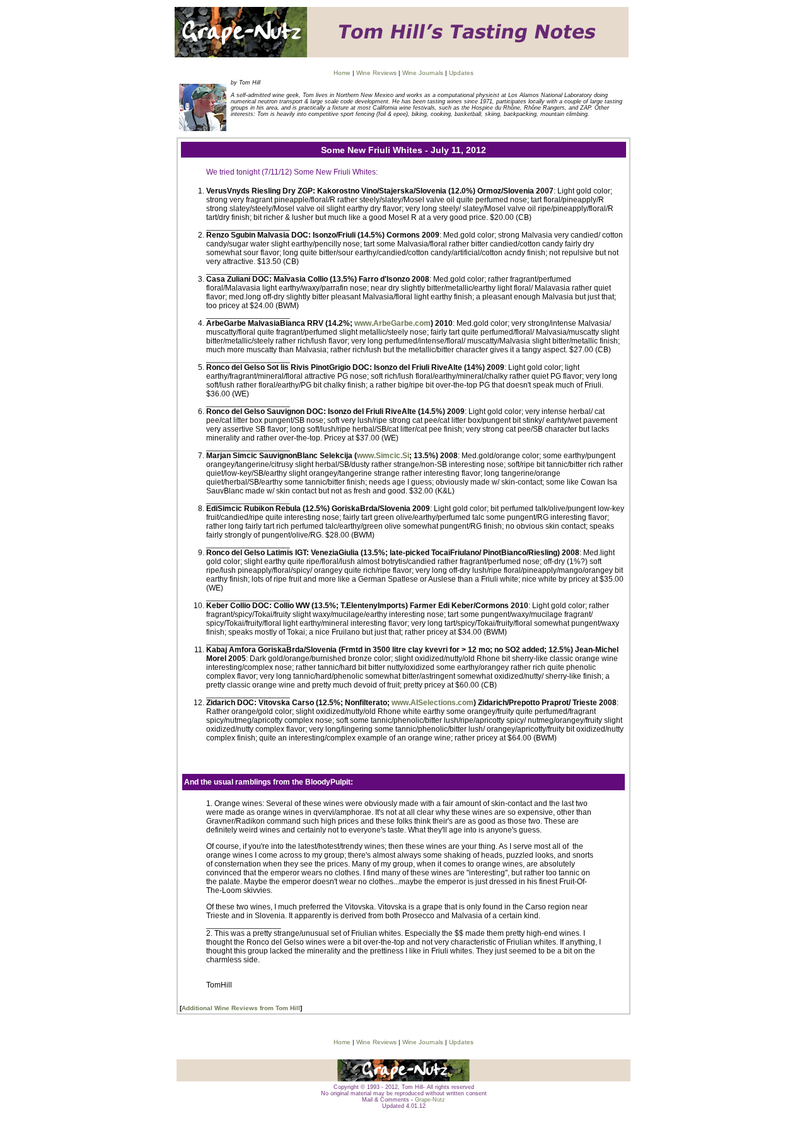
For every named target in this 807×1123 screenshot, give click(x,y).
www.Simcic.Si (383, 455)
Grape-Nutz (430, 1100)
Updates (461, 72)
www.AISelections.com (432, 702)
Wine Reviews (376, 72)
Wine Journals (422, 72)
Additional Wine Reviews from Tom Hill (241, 1008)
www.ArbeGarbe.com (392, 323)
